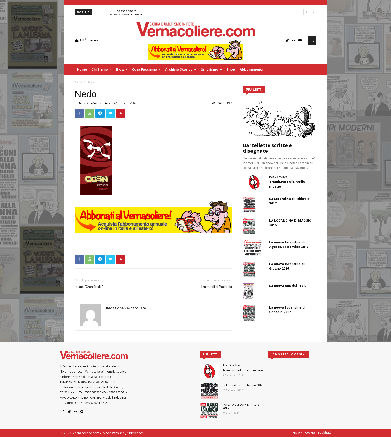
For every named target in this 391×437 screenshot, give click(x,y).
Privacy (297, 432)
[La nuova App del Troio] (248, 291)
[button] (312, 40)
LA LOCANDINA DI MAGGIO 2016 (241, 406)
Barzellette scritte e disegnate (267, 148)
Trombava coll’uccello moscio (243, 370)
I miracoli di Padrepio (216, 287)
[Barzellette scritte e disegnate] (279, 119)
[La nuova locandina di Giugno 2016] (249, 270)
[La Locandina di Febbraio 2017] (249, 204)
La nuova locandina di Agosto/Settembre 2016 (288, 244)
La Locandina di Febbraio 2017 (242, 385)
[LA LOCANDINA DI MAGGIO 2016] (249, 226)
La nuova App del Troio (288, 285)
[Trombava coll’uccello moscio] (254, 182)
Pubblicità (324, 432)
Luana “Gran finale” (89, 287)
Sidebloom (135, 433)
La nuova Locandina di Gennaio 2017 (287, 309)
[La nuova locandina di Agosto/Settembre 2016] (252, 248)
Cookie (310, 432)
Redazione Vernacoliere (94, 103)
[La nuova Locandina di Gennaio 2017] (249, 313)
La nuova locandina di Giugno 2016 (287, 266)
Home (79, 81)
